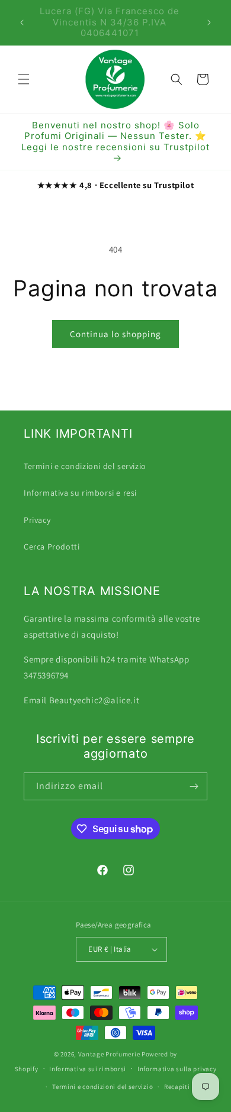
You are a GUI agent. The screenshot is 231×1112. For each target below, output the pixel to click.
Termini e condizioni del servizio (85, 466)
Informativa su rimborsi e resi (80, 492)
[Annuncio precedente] (22, 22)
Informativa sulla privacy (177, 1069)
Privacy (37, 520)
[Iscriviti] (194, 786)
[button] (24, 79)
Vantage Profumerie (109, 1054)
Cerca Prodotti (51, 546)
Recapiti (177, 1086)
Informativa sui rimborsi (87, 1069)
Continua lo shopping (115, 334)
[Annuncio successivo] (209, 22)
